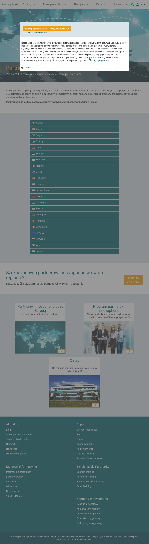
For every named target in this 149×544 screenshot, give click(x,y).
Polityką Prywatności (100, 60)
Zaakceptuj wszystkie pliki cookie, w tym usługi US (47, 29)
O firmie (27, 68)
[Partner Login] (137, 4)
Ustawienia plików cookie (36, 33)
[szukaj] (133, 4)
